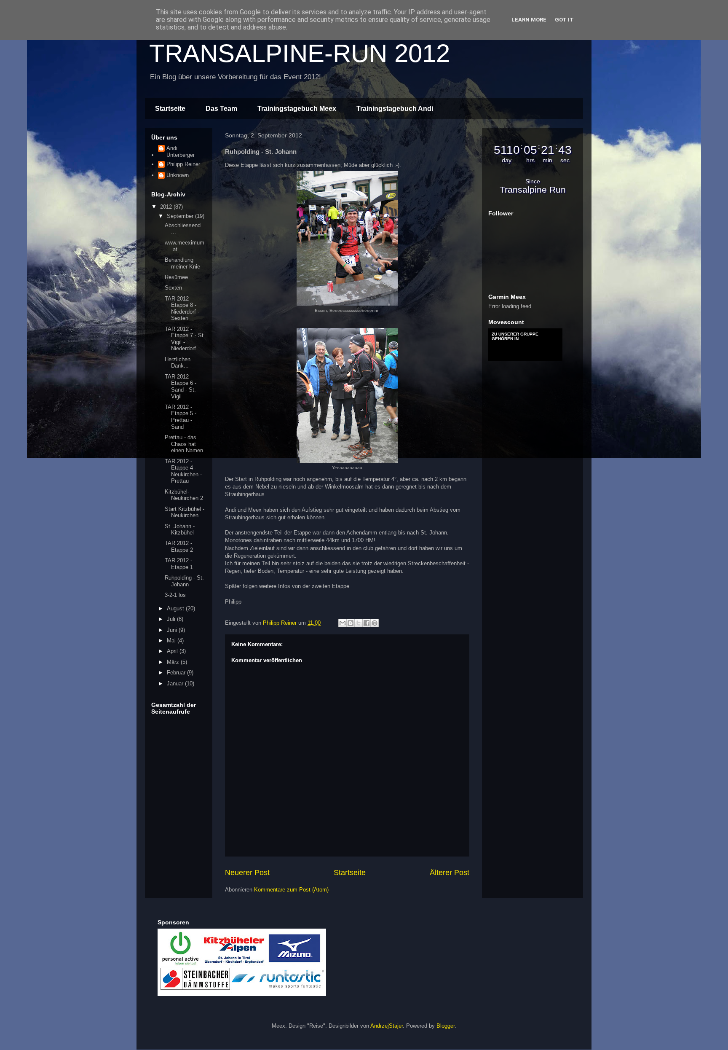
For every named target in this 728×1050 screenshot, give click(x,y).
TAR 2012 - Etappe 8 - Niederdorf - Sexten (182, 308)
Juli (172, 619)
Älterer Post (449, 872)
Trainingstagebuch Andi (394, 108)
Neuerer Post (247, 872)
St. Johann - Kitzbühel (180, 529)
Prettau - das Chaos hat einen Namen (184, 444)
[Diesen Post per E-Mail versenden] (342, 623)
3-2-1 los (175, 595)
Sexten (173, 288)
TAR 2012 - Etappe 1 (179, 563)
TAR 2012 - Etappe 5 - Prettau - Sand (180, 417)
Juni (173, 630)
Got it (564, 19)
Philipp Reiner (183, 164)
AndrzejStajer (386, 1026)
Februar (177, 672)
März (174, 662)
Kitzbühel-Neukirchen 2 (184, 495)
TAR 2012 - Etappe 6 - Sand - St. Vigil (180, 386)
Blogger (445, 1026)
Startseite (170, 108)
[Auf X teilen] (358, 623)
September (181, 216)
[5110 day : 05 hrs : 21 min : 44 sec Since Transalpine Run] (532, 197)
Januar (176, 683)
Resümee (176, 277)
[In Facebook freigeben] (366, 623)
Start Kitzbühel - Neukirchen (184, 512)
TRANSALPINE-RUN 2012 (299, 53)
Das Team (221, 108)
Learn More (528, 19)
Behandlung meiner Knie (182, 263)
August (176, 608)
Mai (172, 640)
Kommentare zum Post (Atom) (291, 889)
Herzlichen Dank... (177, 362)
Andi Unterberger (180, 151)
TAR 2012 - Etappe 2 (179, 546)
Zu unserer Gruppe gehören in (515, 336)
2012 (167, 207)
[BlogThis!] (350, 623)
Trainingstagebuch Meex (296, 108)
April (173, 651)
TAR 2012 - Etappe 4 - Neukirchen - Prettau (183, 471)
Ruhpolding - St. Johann (184, 581)
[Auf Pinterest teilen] (374, 623)
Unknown (177, 175)
